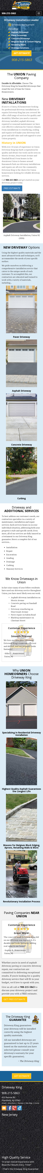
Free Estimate (12, 188)
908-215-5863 (9, 13)
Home (36, 1103)
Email (4, 1103)
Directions (12, 1103)
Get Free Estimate (14, 999)
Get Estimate (21, 53)
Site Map (29, 1103)
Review (21, 1103)
